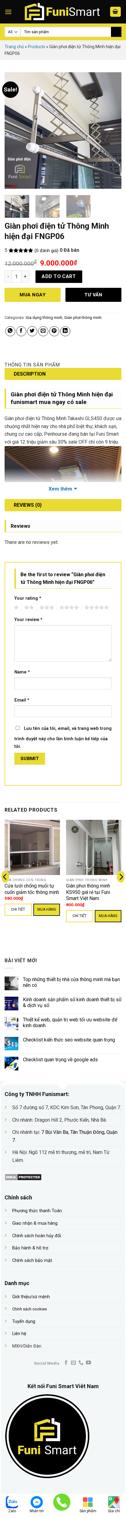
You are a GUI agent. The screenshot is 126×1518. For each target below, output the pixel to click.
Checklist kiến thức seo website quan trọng (69, 1040)
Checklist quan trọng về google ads (60, 1060)
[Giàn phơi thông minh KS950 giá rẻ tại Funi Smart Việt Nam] (93, 847)
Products (36, 46)
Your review (28, 619)
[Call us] (81, 1363)
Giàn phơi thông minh (83, 317)
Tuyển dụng (23, 1321)
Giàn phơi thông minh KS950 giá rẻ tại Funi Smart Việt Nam (88, 892)
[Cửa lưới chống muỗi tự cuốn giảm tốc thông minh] (32, 847)
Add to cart (59, 276)
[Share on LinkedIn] (65, 331)
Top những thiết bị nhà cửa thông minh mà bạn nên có (71, 982)
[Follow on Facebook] (66, 1363)
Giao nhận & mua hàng (34, 1223)
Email (21, 700)
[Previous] (13, 130)
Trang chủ (14, 46)
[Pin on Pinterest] (54, 331)
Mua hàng (46, 909)
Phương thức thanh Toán (37, 1210)
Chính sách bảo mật (32, 1260)
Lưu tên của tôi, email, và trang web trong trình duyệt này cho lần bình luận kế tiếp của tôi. (63, 737)
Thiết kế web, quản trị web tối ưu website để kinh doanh (70, 1022)
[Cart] (115, 12)
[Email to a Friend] (43, 331)
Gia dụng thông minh (44, 317)
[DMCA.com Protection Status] (23, 1177)
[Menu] (8, 11)
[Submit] (116, 32)
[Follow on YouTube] (88, 1363)
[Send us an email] (73, 1363)
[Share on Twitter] (32, 331)
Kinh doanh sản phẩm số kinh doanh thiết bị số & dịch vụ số (72, 1002)
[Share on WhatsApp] (10, 331)
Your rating (27, 598)
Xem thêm (60, 489)
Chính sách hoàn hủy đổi (36, 1235)
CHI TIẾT (18, 909)
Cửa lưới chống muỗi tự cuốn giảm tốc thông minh (32, 889)
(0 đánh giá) (46, 250)
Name (22, 672)
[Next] (113, 130)
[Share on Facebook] (21, 331)
